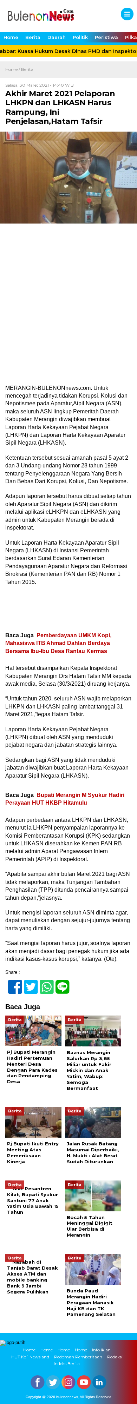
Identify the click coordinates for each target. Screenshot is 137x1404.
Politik (80, 37)
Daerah (56, 37)
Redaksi (115, 1356)
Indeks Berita (67, 1363)
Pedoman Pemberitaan (78, 1356)
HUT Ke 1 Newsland (30, 1356)
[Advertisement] (68, 313)
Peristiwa (106, 37)
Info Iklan (101, 1349)
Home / (13, 69)
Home (11, 37)
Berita (32, 37)
